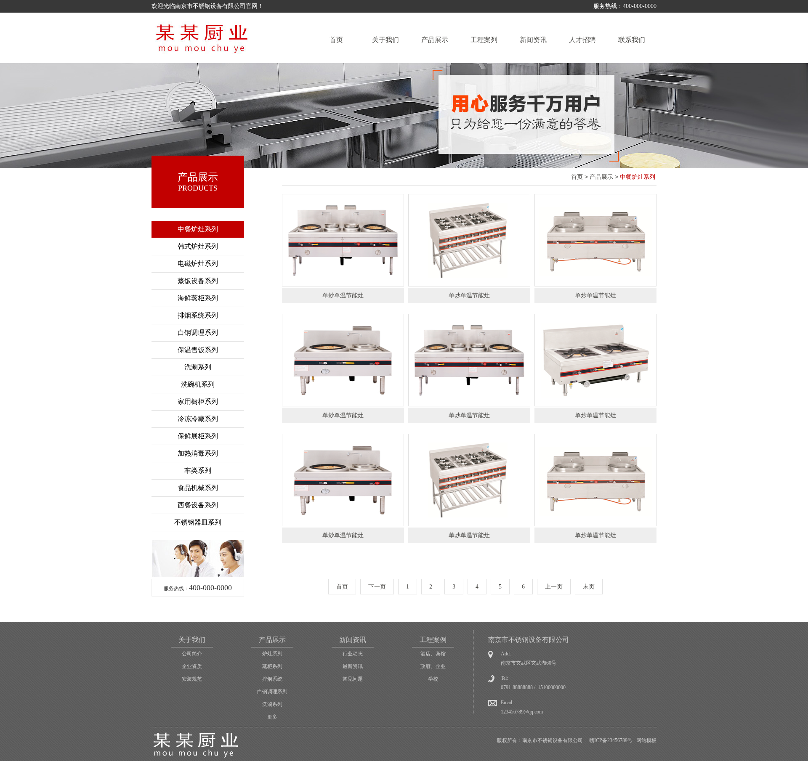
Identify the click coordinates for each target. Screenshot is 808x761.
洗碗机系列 (198, 384)
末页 (589, 586)
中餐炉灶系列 (198, 229)
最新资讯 (353, 666)
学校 (433, 679)
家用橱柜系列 (198, 401)
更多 (272, 717)
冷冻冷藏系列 (198, 418)
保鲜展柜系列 (198, 436)
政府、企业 (433, 666)
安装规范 (192, 679)
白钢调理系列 (198, 332)
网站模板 (646, 740)
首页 (336, 39)
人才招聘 (582, 39)
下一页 (377, 586)
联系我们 (631, 39)
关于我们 (385, 39)
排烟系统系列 (198, 315)
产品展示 (434, 39)
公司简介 (192, 654)
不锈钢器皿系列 (197, 522)
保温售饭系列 (198, 349)
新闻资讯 (533, 39)
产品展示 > (605, 176)
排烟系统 (272, 679)
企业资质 (192, 666)
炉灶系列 (272, 654)
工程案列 (483, 39)
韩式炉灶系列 (198, 246)
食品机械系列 (198, 487)
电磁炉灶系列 (198, 263)
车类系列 (197, 470)
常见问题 (353, 679)
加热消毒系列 (198, 453)
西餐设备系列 (198, 505)
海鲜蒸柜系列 (198, 298)
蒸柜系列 (272, 666)
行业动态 (353, 654)
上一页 (554, 586)
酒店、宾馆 (433, 654)
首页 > (580, 176)
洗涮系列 (197, 367)
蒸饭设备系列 (198, 280)
